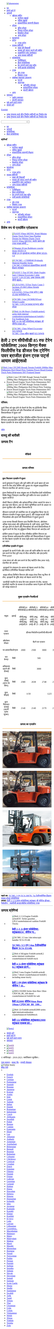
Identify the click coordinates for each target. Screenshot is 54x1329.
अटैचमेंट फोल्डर (29, 85)
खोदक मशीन (17, 15)
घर (8, 8)
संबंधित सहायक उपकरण (21, 77)
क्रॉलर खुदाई (23, 18)
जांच (3, 429)
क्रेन (14, 40)
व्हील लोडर (22, 28)
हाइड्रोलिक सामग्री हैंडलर (28, 23)
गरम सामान (5, 1062)
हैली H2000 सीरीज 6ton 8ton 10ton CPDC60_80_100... (27, 1003)
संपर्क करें (10, 105)
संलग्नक (21, 82)
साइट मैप (15, 1062)
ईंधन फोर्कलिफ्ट (24, 63)
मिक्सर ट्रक (22, 75)
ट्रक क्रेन (22, 43)
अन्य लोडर (22, 35)
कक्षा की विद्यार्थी (24, 48)
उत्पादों (9, 13)
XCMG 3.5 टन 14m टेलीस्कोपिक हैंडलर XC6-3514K (29, 947)
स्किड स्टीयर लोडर (25, 30)
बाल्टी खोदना (28, 90)
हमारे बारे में (11, 10)
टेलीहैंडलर (22, 60)
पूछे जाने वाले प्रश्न (14, 102)
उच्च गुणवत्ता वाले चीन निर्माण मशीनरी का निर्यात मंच (27, 114)
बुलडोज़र (15, 38)
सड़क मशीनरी (17, 45)
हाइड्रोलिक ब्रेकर (30, 87)
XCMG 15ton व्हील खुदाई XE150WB (28, 333)
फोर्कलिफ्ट (16, 58)
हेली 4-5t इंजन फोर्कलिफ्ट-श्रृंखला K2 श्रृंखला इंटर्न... (28, 965)
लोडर (14, 25)
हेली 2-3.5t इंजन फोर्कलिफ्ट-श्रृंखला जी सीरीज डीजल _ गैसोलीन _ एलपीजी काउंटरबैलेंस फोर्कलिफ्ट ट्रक (26, 901)
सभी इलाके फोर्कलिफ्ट (26, 68)
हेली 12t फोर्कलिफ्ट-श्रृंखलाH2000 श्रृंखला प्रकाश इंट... (29, 1022)
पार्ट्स (20, 80)
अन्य (14, 92)
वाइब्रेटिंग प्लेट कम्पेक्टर (27, 53)
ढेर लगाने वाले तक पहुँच (27, 65)
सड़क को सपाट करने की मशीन (30, 50)
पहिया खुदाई (22, 20)
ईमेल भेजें (4, 1067)
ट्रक (14, 70)
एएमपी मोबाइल (26, 1062)
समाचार (10, 95)
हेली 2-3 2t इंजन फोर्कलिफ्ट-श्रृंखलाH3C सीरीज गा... (25, 931)
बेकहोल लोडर (23, 33)
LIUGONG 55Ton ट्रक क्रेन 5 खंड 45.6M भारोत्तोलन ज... (27, 293)
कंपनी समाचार (17, 100)
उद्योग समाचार (17, 97)
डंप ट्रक (21, 72)
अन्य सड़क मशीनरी (25, 55)
